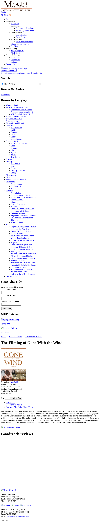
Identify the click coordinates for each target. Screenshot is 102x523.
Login (3, 12)
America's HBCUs (18, 233)
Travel (13, 155)
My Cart (5, 15)
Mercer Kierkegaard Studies (22, 256)
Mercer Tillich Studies (19, 272)
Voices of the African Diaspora (23, 274)
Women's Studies (12, 105)
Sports (13, 152)
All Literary (15, 164)
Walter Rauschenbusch (20, 238)
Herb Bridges (15, 382)
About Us (15, 24)
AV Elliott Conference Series (22, 236)
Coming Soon (11, 276)
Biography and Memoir (15, 123)
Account (9, 71)
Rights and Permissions (20, 44)
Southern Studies (12, 141)
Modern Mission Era (19, 260)
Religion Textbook (18, 213)
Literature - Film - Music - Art (22, 209)
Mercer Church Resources (16, 179)
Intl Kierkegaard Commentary (22, 249)
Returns (14, 62)
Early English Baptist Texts (21, 245)
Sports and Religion (18, 267)
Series (8, 224)
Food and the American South (22, 229)
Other (13, 137)
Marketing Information (25, 30)
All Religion (16, 193)
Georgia (14, 132)
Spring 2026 (6, 324)
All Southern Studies (19, 143)
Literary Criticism (18, 170)
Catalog (12, 84)
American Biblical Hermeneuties (24, 197)
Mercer (9, 177)
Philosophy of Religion (20, 211)
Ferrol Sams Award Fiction (21, 110)
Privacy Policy (5, 520)
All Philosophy (17, 184)
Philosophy (10, 182)
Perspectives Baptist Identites (22, 240)
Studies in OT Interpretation (22, 218)
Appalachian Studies (14, 119)
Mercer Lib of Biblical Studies (23, 258)
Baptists (14, 242)
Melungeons (11, 175)
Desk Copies (21, 37)
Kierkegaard (16, 186)
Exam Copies (21, 35)
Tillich (13, 188)
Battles (13, 130)
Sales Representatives (24, 42)
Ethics (13, 202)
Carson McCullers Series (20, 231)
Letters (13, 134)
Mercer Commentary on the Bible (24, 254)
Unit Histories (16, 139)
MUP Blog (15, 53)
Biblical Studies (17, 200)
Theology (15, 220)
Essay (13, 166)
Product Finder (12, 73)
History (9, 159)
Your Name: (10, 289)
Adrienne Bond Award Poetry (22, 112)
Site (5, 84)
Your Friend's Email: (10, 301)
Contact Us (10, 64)
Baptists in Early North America (23, 227)
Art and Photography (14, 121)
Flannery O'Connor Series (21, 247)
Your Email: (10, 295)
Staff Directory (17, 46)
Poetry (13, 173)
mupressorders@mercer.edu (18, 516)
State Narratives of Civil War (22, 269)
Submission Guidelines (25, 28)
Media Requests (17, 51)
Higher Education (18, 204)
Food (13, 146)
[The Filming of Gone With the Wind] (13, 380)
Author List (5, 95)
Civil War (10, 125)
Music (13, 150)
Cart (15, 71)
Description (10, 402)
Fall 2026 (4, 332)
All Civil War (16, 128)
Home (8, 19)
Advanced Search (25, 73)
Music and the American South (23, 263)
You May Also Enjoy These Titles (19, 407)
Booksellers (15, 60)
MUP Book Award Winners (17, 107)
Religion (9, 191)
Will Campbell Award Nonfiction (24, 114)
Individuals (15, 57)
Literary (9, 161)
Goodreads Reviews (14, 405)
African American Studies (16, 116)
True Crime (15, 157)
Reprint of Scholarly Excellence (23, 215)
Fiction (13, 168)
